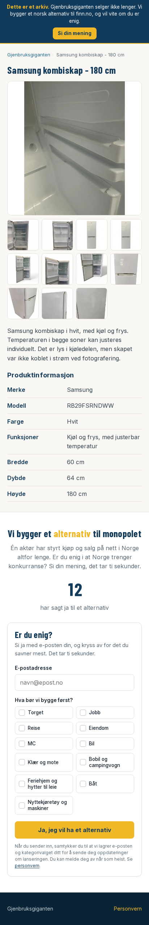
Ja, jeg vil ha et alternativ (74, 830)
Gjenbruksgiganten (28, 54)
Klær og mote (39, 762)
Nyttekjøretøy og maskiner (43, 805)
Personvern (128, 908)
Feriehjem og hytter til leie (39, 784)
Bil (88, 743)
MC (28, 743)
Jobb (91, 712)
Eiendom (95, 728)
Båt (89, 784)
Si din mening (74, 33)
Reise (30, 728)
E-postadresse (33, 668)
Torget (32, 712)
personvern (27, 865)
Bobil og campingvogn (100, 762)
